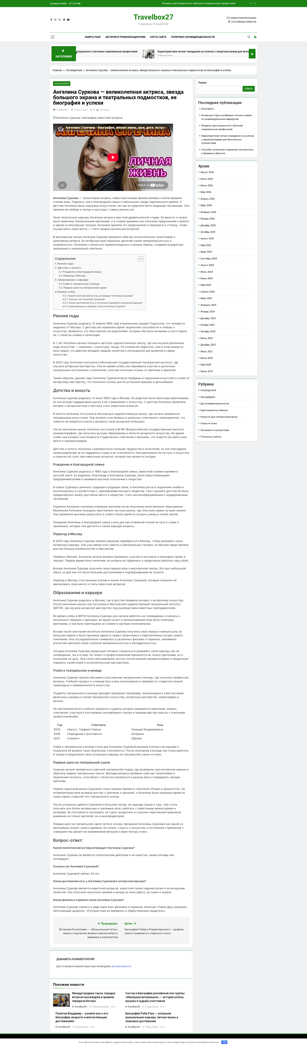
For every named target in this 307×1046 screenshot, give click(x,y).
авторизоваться (121, 966)
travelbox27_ (62, 109)
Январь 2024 (208, 311)
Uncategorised (61, 83)
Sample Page (93, 37)
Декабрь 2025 (208, 225)
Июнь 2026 (207, 185)
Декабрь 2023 (208, 318)
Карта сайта (158, 37)
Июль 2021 (207, 351)
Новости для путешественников (219, 416)
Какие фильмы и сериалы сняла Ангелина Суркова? (97, 306)
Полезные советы (211, 436)
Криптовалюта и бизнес (214, 410)
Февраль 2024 (208, 305)
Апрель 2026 (208, 198)
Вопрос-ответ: (67, 291)
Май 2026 (206, 192)
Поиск (202, 82)
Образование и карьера (73, 279)
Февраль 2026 (208, 212)
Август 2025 (207, 238)
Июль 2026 (207, 179)
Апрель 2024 (208, 291)
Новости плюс (209, 423)
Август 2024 (207, 265)
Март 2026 (206, 205)
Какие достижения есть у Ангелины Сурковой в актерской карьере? (106, 303)
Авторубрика (208, 397)
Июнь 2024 (207, 278)
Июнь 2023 (207, 338)
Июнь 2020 (207, 358)
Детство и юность (69, 267)
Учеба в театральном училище (81, 283)
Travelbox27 (153, 17)
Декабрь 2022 (208, 344)
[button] (139, 259)
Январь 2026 (208, 218)
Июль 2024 (207, 271)
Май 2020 (206, 364)
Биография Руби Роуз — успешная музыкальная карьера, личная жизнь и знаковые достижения (151, 1017)
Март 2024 (206, 298)
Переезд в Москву (74, 275)
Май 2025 (206, 245)
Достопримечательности (215, 403)
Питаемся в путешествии (215, 430)
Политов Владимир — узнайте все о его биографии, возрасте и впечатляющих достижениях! (81, 1017)
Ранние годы (65, 263)
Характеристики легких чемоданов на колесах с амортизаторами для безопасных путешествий (181, 3)
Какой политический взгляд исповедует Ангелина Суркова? (100, 295)
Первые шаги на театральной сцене (84, 287)
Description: (207, 108)
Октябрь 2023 (208, 331)
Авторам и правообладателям (125, 37)
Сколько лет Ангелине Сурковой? (87, 299)
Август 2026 (207, 172)
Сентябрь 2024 (209, 258)
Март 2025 (206, 251)
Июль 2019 (207, 371)
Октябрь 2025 (208, 232)
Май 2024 (206, 285)
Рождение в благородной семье (82, 271)
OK (224, 1042)
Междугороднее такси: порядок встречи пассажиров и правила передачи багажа (93, 997)
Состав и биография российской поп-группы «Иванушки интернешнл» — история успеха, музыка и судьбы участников (155, 997)
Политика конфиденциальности (193, 37)
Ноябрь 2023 (208, 324)
